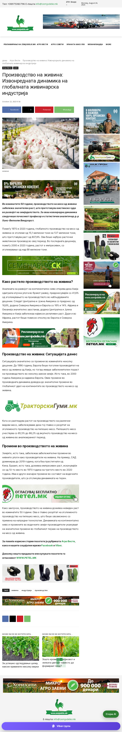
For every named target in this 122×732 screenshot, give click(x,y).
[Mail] (110, 4)
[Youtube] (114, 4)
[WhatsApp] (27, 619)
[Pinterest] (20, 619)
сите (15, 68)
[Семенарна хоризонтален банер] (40, 265)
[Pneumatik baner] (40, 406)
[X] (13, 619)
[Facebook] (106, 4)
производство (41, 590)
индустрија (27, 590)
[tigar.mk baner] (40, 573)
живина (14, 590)
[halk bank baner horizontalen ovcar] (40, 189)
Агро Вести (15, 60)
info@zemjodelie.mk (47, 3)
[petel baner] (40, 493)
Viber (58, 545)
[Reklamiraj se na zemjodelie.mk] (40, 338)
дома (4, 60)
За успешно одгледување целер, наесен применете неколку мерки (20, 665)
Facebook (47, 545)
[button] (116, 52)
